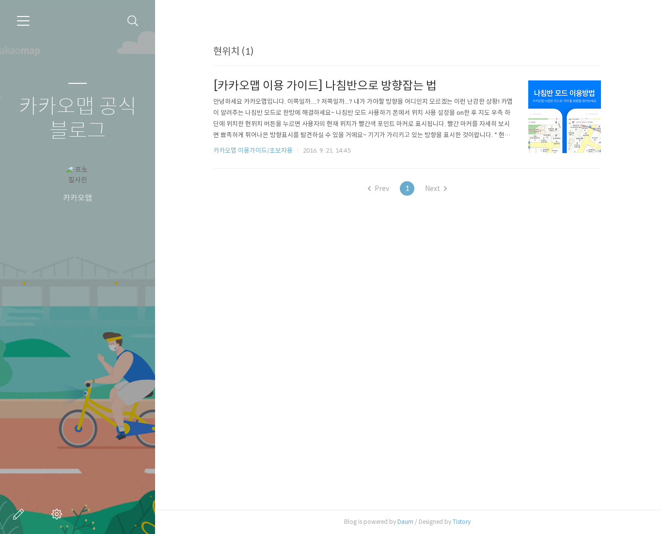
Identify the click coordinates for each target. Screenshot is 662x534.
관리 (58, 514)
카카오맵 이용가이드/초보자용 (253, 150)
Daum (405, 521)
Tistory (462, 521)
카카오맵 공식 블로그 (78, 119)
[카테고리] (23, 21)
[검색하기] (133, 21)
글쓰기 (20, 514)
